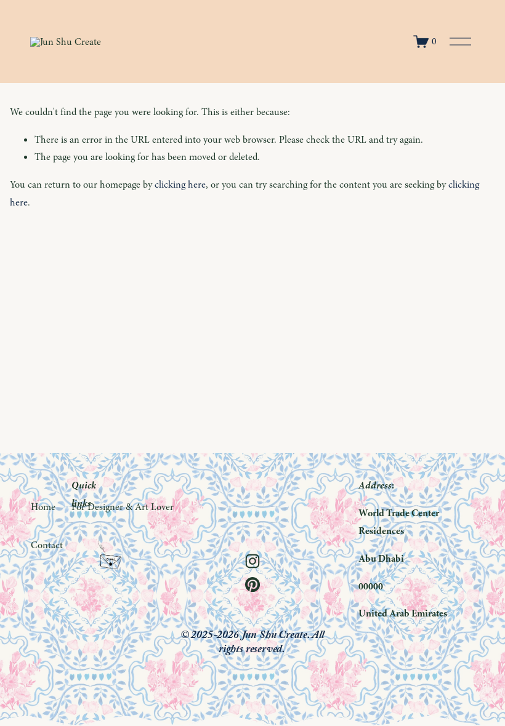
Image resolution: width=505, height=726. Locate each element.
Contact (47, 545)
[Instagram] (252, 561)
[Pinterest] (252, 584)
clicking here (180, 184)
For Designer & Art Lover (122, 507)
